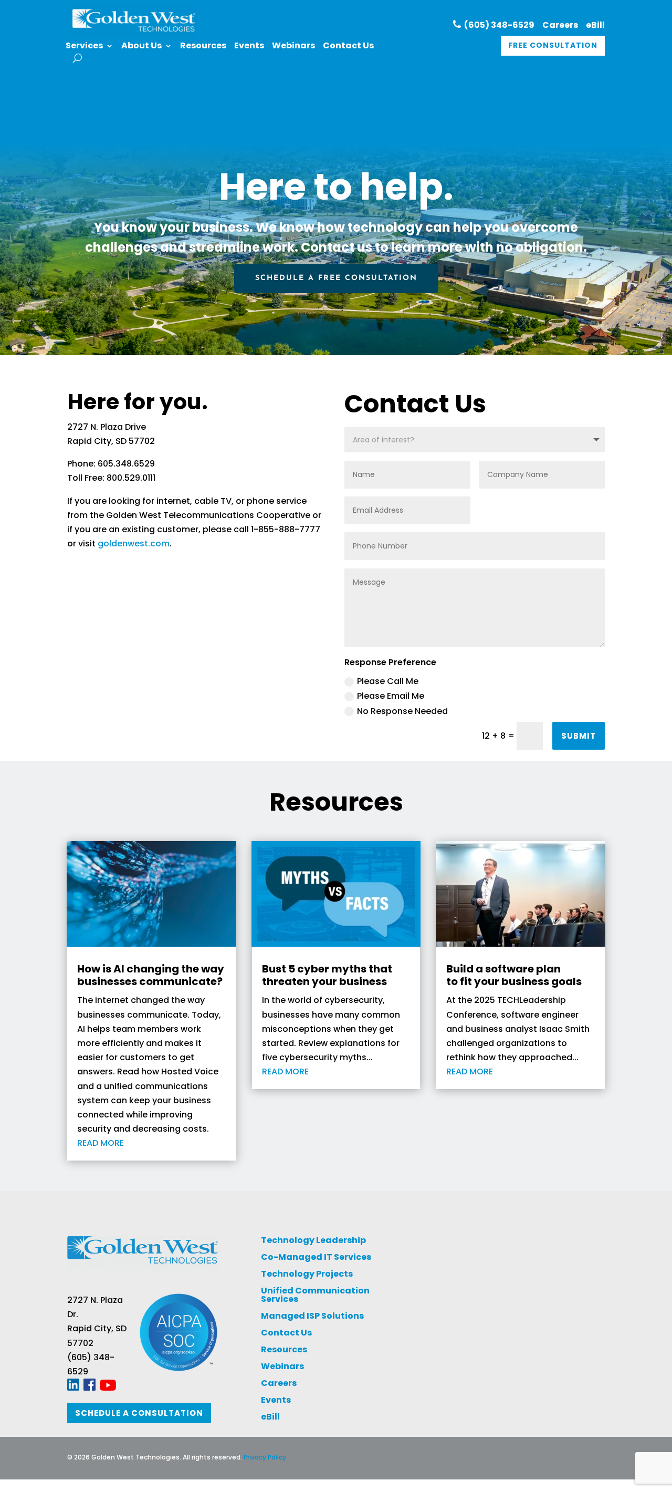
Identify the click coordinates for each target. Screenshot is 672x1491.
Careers (560, 25)
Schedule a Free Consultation (336, 278)
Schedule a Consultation (139, 1412)
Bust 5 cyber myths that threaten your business (327, 975)
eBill (595, 25)
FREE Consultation (552, 45)
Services (84, 46)
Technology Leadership (313, 1240)
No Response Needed (402, 711)
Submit (578, 735)
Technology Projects (307, 1274)
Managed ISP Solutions (312, 1316)
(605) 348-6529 (497, 25)
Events (249, 46)
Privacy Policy (265, 1457)
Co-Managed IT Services (316, 1257)
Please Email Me (390, 696)
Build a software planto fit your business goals (514, 975)
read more (100, 1143)
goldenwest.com (134, 543)
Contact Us (348, 46)
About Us (141, 46)
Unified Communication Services (315, 1295)
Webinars (293, 46)
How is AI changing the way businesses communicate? (150, 975)
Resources (203, 46)
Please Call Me (387, 681)
